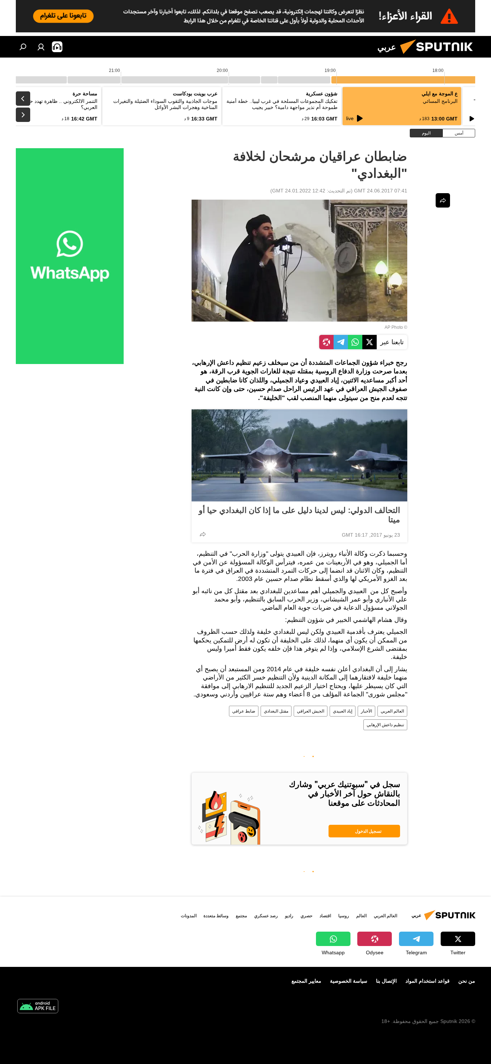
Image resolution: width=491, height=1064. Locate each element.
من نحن (466, 981)
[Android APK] (37, 1007)
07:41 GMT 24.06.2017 (380, 191)
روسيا (343, 915)
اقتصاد (325, 915)
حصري (306, 915)
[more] (203, 534)
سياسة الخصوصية (348, 981)
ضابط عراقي (243, 711)
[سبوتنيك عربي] (439, 56)
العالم (361, 915)
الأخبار (366, 711)
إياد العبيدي (342, 711)
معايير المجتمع (306, 981)
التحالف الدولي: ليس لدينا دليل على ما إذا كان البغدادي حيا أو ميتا (299, 515)
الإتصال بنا (386, 981)
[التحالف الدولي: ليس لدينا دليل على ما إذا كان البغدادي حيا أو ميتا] (299, 455)
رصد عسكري (266, 915)
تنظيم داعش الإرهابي (385, 724)
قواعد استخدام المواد (427, 981)
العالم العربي (392, 711)
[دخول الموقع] (41, 47)
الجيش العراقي (310, 711)
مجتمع (241, 915)
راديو (289, 915)
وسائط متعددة (216, 915)
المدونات (189, 915)
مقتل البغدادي (276, 711)
